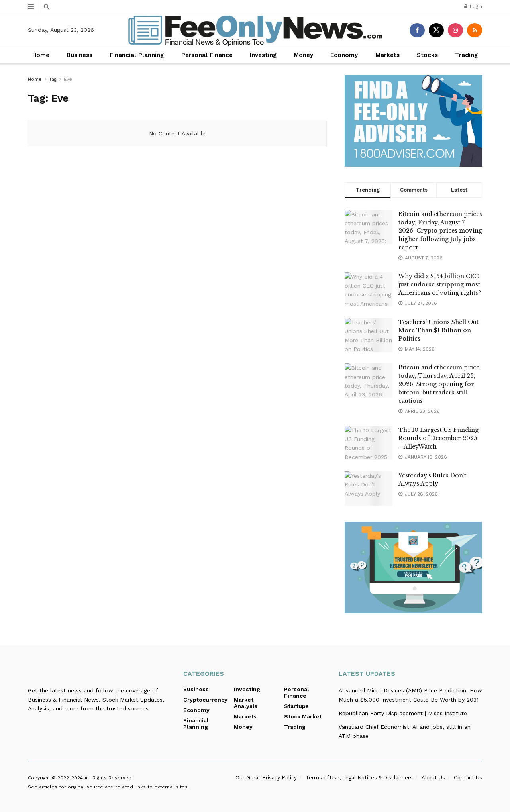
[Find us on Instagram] (455, 30)
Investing (263, 55)
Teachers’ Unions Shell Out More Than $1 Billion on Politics (438, 330)
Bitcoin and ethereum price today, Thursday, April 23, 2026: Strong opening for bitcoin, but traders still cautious (438, 384)
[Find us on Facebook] (417, 30)
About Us (433, 778)
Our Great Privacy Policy (266, 778)
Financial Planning (137, 55)
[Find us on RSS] (474, 30)
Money (303, 55)
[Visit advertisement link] (413, 121)
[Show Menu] (31, 6)
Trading (466, 55)
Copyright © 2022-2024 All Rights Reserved (79, 778)
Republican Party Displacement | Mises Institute (403, 713)
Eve (68, 79)
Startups (296, 706)
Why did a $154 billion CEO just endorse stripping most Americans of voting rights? (439, 284)
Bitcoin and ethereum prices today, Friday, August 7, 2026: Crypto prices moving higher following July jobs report (440, 230)
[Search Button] (46, 6)
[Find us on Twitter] (436, 30)
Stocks (427, 55)
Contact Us (468, 778)
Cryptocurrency (205, 699)
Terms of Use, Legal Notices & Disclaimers (359, 778)
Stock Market (303, 716)
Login (475, 6)
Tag (53, 79)
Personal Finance (207, 55)
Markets (387, 55)
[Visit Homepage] (255, 30)
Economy (344, 55)
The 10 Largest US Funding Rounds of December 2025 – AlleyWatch (438, 438)
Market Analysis (245, 702)
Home (40, 55)
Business (79, 55)
